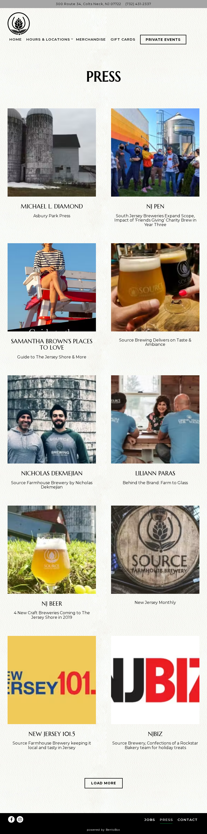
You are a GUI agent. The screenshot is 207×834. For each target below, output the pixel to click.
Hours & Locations (49, 39)
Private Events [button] (163, 40)
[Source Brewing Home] (19, 23)
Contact (187, 820)
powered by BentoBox (103, 829)
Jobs (149, 820)
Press (166, 820)
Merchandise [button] (91, 39)
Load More (107, 783)
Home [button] (15, 39)
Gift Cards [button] (123, 39)
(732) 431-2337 (138, 4)
